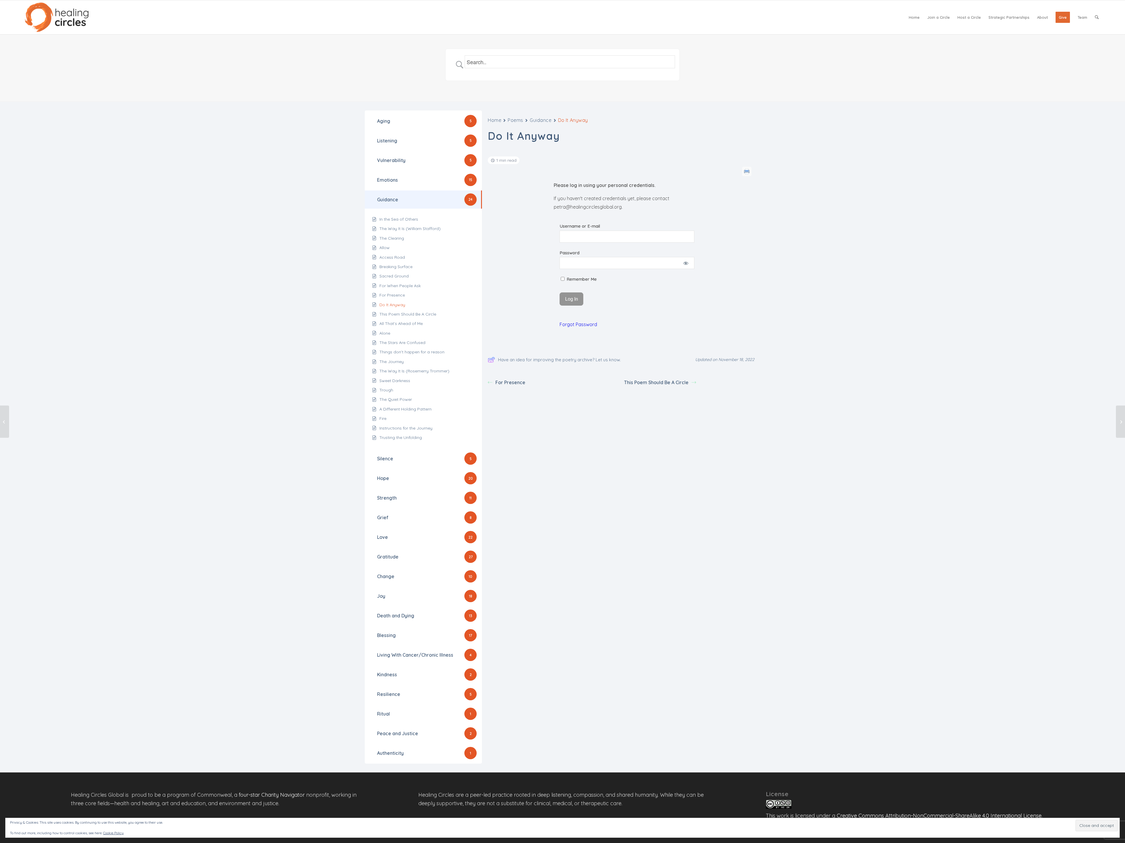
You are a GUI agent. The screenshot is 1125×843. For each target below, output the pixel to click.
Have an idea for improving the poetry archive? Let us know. (559, 359)
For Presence (510, 382)
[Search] (1096, 17)
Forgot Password (578, 324)
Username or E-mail (580, 226)
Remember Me (581, 279)
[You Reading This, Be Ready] (4, 422)
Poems (515, 120)
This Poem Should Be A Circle (656, 382)
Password (569, 253)
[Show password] (686, 263)
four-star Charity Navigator (272, 794)
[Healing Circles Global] (57, 17)
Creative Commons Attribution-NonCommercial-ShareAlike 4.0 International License (939, 815)
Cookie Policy (113, 833)
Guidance (540, 120)
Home (494, 120)
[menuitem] (914, 17)
